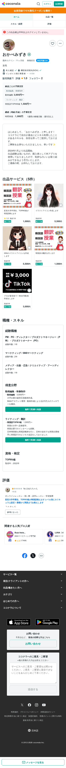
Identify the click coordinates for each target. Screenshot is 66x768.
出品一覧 (49, 16)
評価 (49, 23)
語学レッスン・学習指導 (42, 495)
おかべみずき (15, 54)
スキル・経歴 (16, 23)
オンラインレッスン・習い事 (18, 495)
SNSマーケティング (33, 352)
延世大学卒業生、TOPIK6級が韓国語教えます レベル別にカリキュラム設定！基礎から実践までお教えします (33, 501)
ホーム (16, 16)
